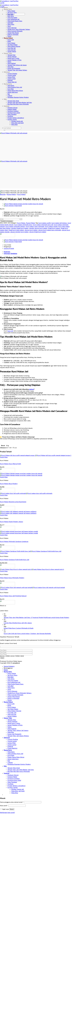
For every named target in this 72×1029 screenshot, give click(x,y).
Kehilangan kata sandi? (7, 812)
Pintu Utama (11, 11)
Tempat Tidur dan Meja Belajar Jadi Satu (20, 102)
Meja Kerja (11, 85)
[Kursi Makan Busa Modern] (23, 204)
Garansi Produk (9, 248)
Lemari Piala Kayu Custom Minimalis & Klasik (18, 628)
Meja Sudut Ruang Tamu (15, 21)
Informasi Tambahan (10, 253)
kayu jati (10, 331)
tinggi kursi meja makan (16, 230)
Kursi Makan (11, 43)
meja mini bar (12, 50)
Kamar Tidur (8, 53)
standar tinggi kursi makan (19, 228)
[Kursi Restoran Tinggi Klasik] (13, 205)
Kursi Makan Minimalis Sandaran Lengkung (14, 541)
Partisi (9, 36)
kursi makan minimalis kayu (23, 225)
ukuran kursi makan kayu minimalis (49, 230)
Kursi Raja (11, 89)
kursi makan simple (51, 226)
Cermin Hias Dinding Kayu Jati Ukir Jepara (18, 623)
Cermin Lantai (12, 75)
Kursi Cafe (11, 39)
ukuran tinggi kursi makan (37, 232)
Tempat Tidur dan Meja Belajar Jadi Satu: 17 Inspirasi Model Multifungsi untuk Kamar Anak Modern (36, 617)
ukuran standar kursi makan (19, 232)
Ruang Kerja (8, 84)
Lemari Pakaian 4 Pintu (14, 60)
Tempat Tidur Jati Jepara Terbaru (17, 70)
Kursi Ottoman (12, 28)
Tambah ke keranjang (6, 221)
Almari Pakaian (12, 56)
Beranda (2, 194)
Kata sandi (4, 805)
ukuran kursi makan (31, 230)
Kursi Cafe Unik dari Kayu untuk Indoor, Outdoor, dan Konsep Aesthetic (27, 633)
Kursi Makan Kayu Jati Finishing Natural (13, 596)
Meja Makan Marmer (14, 46)
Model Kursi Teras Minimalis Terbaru (19, 29)
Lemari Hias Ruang (13, 33)
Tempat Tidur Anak (13, 101)
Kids (5, 99)
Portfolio (10, 116)
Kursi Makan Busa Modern (9, 483)
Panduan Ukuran (12, 107)
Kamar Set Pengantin (14, 68)
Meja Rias (11, 67)
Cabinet (10, 95)
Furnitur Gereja (12, 119)
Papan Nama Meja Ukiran (15, 90)
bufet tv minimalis (13, 34)
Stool (9, 26)
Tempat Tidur (11, 55)
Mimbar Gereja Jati (17, 121)
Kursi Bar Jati (12, 48)
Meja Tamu (11, 24)
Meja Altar (14, 124)
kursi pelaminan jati (13, 19)
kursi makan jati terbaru (59, 223)
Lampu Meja (11, 77)
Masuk (12, 809)
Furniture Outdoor (13, 111)
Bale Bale (10, 14)
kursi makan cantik (44, 223)
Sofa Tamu (11, 16)
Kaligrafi (10, 80)
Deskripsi (7, 252)
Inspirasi (6, 106)
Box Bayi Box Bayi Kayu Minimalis (18, 104)
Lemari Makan (12, 51)
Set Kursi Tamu (12, 12)
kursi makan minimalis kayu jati (43, 225)
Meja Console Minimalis (15, 31)
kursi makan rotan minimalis (35, 226)
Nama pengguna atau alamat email (12, 802)
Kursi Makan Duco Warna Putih (10, 464)
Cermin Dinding (12, 73)
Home (6, 7)
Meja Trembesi (12, 114)
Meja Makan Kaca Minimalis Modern (12, 578)
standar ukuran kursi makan (38, 228)
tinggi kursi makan (54, 228)
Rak (9, 94)
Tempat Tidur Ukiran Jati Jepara (17, 65)
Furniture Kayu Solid (14, 113)
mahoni (31, 389)
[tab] (38, 252)
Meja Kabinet (12, 63)
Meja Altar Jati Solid (17, 123)
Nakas (9, 61)
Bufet (9, 41)
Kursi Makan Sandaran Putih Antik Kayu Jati (14, 559)
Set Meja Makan (12, 44)
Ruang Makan (8, 38)
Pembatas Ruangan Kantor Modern (18, 97)
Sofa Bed (10, 22)
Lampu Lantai (12, 78)
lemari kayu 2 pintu (13, 58)
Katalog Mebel (12, 109)
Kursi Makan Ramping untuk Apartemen (13, 502)
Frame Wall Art (12, 82)
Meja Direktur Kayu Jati (15, 87)
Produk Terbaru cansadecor (16, 118)
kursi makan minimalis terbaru (15, 226)
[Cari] (4, 130)
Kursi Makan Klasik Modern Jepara (11, 521)
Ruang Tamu (8, 9)
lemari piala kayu (13, 92)
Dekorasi (7, 72)
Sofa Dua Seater (12, 17)
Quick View (4, 457)
